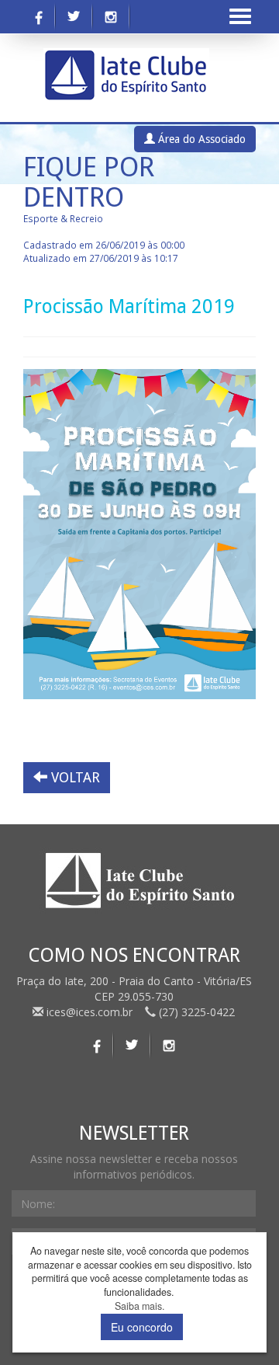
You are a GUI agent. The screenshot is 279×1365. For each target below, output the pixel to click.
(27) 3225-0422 (195, 1012)
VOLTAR (73, 777)
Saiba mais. (139, 1306)
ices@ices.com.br (89, 1012)
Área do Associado (200, 139)
